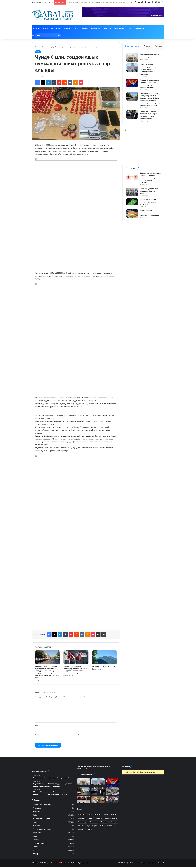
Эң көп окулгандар (132, 46)
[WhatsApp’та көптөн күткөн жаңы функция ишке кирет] (132, 201)
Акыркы (147, 46)
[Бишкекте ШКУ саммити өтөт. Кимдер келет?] (132, 57)
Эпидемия (110, 826)
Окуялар (107, 29)
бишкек (80, 829)
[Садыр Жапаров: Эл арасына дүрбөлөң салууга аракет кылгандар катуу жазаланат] (132, 67)
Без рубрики (37, 811)
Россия (80, 826)
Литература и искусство (42, 829)
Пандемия (104, 822)
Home (138, 863)
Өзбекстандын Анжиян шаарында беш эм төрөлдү (149, 191)
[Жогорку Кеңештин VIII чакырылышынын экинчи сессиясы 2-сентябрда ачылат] (112, 791)
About (143, 863)
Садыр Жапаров (91, 826)
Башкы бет (40, 47)
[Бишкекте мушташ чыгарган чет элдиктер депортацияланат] (83, 799)
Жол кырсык (82, 818)
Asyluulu (64, 863)
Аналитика (56, 29)
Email (37, 735)
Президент (114, 822)
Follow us (126, 766)
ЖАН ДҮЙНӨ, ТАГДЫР (41, 818)
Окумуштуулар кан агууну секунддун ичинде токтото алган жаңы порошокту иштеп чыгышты (150, 177)
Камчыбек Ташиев (111, 818)
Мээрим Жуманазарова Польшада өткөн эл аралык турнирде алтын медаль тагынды (96, 2)
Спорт (75, 29)
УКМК (101, 826)
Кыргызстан (94, 822)
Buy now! (161, 863)
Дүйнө (67, 29)
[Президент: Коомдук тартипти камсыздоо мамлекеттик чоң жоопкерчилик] (132, 114)
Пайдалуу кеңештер (91, 29)
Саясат (36, 29)
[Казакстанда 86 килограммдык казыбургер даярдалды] (132, 213)
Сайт (79, 735)
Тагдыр (35, 854)
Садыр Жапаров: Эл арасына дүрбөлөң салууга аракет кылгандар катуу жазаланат (148, 69)
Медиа (35, 836)
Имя (37, 725)
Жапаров (114, 814)
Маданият (140, 29)
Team (148, 863)
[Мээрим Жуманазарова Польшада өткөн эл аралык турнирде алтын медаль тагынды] (132, 83)
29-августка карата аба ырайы (104, 666)
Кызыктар (36, 826)
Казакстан (99, 818)
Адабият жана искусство (42, 804)
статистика (89, 829)
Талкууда (158, 46)
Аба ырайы (82, 814)
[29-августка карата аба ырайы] (104, 657)
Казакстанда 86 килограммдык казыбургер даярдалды (149, 213)
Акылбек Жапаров (94, 814)
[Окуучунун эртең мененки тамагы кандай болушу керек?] (98, 799)
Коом (45, 29)
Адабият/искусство (123, 29)
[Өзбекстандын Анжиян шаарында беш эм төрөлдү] (132, 192)
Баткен (106, 814)
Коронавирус (82, 822)
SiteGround (84, 863)
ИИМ (90, 818)
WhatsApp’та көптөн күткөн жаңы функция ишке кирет (148, 202)
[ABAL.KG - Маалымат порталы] (53, 15)
